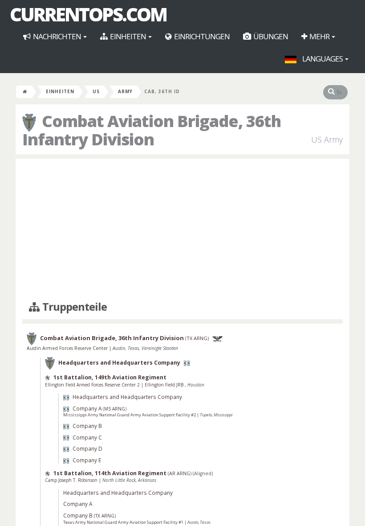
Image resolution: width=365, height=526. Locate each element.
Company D (87, 448)
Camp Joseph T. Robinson (72, 480)
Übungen (270, 36)
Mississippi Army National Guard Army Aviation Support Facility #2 (130, 415)
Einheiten (128, 36)
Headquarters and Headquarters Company (119, 363)
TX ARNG (197, 338)
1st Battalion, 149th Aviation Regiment (109, 377)
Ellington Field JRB (165, 385)
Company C (87, 437)
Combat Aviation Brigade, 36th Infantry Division (112, 338)
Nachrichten (57, 36)
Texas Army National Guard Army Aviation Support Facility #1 (123, 522)
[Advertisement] (182, 230)
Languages (322, 58)
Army (125, 91)
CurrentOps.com (88, 14)
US (96, 91)
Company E (87, 460)
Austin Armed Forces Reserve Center (68, 348)
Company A (87, 408)
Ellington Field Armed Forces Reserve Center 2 (93, 385)
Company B (87, 425)
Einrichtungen (201, 36)
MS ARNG (114, 409)
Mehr (319, 36)
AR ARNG (179, 473)
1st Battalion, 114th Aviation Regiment (109, 473)
